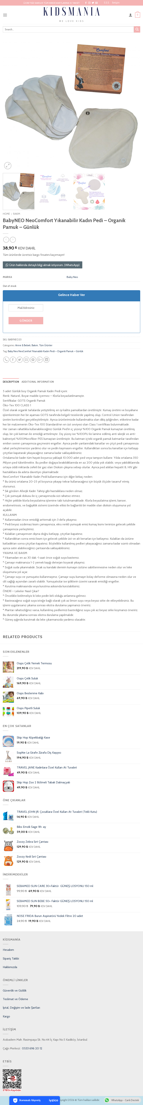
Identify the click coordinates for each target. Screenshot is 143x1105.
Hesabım (8, 950)
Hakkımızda (10, 967)
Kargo (6, 1016)
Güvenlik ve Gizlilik (14, 990)
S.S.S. (106, 2)
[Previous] (10, 106)
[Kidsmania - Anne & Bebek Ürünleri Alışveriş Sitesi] (72, 15)
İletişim (116, 2)
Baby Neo (72, 277)
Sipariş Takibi (11, 958)
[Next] (132, 106)
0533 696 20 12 (31, 1048)
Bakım (16, 213)
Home (6, 213)
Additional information (38, 381)
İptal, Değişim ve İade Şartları (21, 1007)
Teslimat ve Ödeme (15, 999)
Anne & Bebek (23, 345)
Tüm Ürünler (45, 345)
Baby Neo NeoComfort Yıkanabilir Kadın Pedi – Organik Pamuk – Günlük (45, 351)
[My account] (130, 15)
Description (11, 381)
